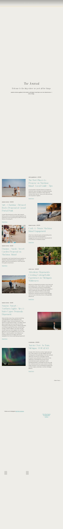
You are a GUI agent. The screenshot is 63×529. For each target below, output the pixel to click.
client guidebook (33, 177)
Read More (31, 198)
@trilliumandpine (20, 411)
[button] (5, 473)
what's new (31, 269)
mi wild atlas (31, 342)
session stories (5, 202)
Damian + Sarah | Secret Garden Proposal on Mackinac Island (13, 252)
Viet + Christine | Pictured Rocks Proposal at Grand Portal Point (14, 208)
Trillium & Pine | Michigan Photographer (31, 2)
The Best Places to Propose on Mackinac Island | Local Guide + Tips (41, 183)
